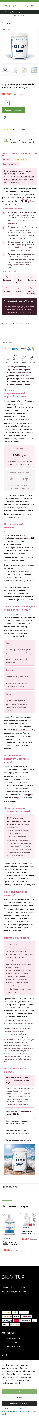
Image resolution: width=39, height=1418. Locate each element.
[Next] (36, 1231)
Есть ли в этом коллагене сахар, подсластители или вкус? (17, 1080)
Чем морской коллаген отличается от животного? (17, 1131)
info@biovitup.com (13, 1338)
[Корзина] (31, 6)
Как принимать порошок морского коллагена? (16, 1122)
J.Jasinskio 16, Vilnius (13, 1347)
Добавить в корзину (13, 110)
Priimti (19, 1391)
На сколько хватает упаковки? (19, 1140)
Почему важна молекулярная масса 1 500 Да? (18, 1112)
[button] (28, 6)
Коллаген (9, 23)
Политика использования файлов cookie (10, 1411)
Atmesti (19, 1397)
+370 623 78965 (21, 1287)
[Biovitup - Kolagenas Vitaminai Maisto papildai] (9, 6)
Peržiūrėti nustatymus (19, 1403)
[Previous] (3, 1231)
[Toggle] (31, 342)
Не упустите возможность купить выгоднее (20, 12)
